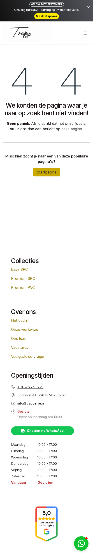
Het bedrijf (20, 320)
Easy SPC (19, 269)
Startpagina (46, 172)
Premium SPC (23, 278)
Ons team (19, 338)
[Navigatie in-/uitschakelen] (85, 32)
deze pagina (71, 129)
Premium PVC (23, 287)
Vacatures (19, 347)
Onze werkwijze (24, 329)
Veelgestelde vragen (28, 356)
